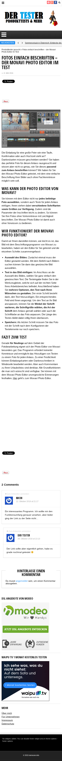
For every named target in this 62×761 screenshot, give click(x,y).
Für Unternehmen (11, 716)
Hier (15, 378)
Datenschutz (8, 723)
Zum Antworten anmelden (18, 494)
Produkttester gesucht (11, 49)
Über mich (7, 713)
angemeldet (22, 581)
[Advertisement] (31, 415)
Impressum (7, 720)
